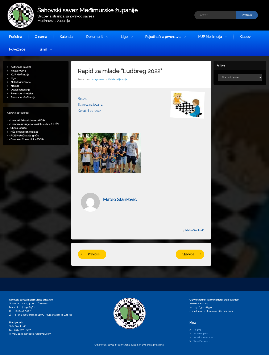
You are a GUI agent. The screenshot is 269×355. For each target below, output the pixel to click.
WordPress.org (202, 341)
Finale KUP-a (18, 70)
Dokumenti (94, 37)
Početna (15, 37)
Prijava (197, 329)
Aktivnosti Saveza (21, 66)
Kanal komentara (203, 337)
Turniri (42, 49)
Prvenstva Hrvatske (22, 93)
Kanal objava (201, 333)
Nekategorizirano (20, 82)
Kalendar (67, 37)
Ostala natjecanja (117, 79)
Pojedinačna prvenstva (163, 37)
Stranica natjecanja (90, 104)
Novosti (15, 85)
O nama (41, 37)
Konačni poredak (89, 110)
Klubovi (245, 37)
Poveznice (17, 49)
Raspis (82, 98)
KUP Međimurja (210, 37)
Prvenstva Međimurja (23, 97)
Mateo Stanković (120, 199)
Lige (124, 37)
